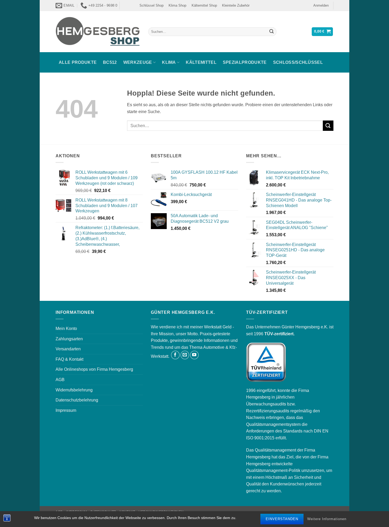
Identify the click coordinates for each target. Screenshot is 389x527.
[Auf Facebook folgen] (175, 355)
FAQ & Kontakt (69, 359)
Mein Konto (66, 328)
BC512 (110, 62)
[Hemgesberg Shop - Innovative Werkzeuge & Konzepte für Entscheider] (98, 31)
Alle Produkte (78, 62)
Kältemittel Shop (204, 5)
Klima (169, 62)
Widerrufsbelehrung (74, 390)
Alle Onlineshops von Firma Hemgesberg (94, 369)
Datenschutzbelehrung (77, 400)
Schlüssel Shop (151, 5)
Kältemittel (201, 62)
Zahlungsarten (69, 339)
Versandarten (68, 349)
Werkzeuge (137, 62)
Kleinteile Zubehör (236, 5)
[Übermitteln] (271, 31)
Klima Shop (177, 5)
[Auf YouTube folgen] (194, 355)
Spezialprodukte (245, 62)
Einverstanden (282, 519)
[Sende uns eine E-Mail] (184, 355)
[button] (321, 5)
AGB (60, 379)
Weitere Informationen (326, 519)
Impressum (66, 410)
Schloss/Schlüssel (298, 62)
